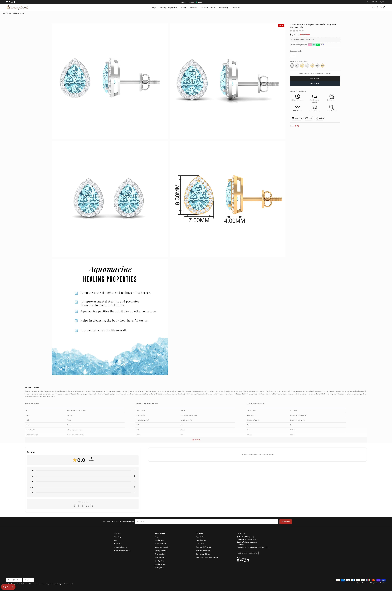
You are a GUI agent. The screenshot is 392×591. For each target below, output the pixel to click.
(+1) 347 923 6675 (247, 537)
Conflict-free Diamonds (122, 550)
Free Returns (200, 544)
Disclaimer (383, 583)
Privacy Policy (374, 583)
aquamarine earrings (18, 13)
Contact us (118, 544)
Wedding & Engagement (168, 7)
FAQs (116, 540)
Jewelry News (159, 540)
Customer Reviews (120, 547)
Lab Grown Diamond (208, 7)
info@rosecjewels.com (249, 542)
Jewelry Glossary (160, 564)
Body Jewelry (223, 7)
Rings (154, 7)
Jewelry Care (159, 561)
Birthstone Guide (160, 544)
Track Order (200, 537)
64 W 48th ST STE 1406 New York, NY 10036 (253, 547)
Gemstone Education (162, 547)
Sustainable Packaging (203, 550)
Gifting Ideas (159, 568)
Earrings (183, 7)
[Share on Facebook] (295, 126)
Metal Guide (159, 557)
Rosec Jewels (14, 584)
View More (196, 440)
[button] (373, 7)
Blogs (157, 537)
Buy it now (314, 84)
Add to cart (315, 78)
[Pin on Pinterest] (298, 126)
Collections (236, 7)
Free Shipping (201, 540)
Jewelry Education (161, 550)
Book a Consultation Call (247, 553)
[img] (297, 30)
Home (3, 13)
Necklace (193, 7)
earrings (9, 13)
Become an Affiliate (203, 554)
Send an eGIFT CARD (203, 547)
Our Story (117, 537)
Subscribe (286, 522)
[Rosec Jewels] (17, 7)
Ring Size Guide (160, 554)
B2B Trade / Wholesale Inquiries (207, 557)
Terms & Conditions (362, 583)
